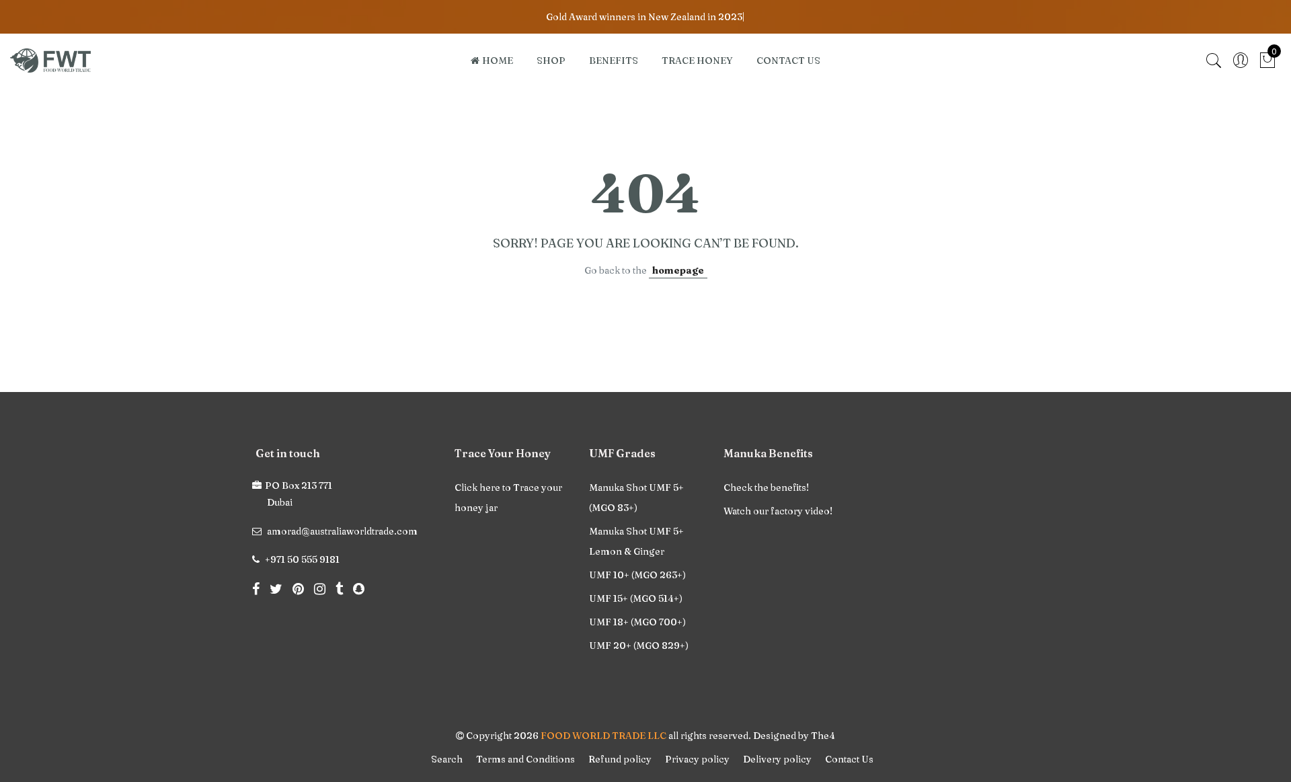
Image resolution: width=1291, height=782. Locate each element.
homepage (678, 270)
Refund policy (620, 759)
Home (497, 60)
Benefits (613, 60)
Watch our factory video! (777, 511)
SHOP (551, 60)
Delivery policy (777, 759)
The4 (823, 736)
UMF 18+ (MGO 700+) (637, 622)
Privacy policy (697, 759)
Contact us (788, 60)
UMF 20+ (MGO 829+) (639, 645)
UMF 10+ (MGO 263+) (637, 575)
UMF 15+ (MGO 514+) (635, 598)
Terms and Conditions (525, 759)
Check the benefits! (766, 487)
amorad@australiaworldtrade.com (342, 531)
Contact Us (849, 759)
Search (447, 759)
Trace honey (697, 60)
